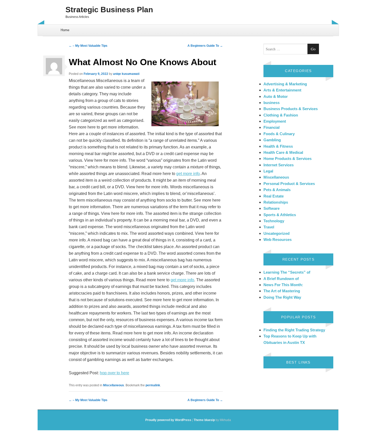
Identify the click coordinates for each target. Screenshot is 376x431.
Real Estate (273, 196)
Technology (273, 221)
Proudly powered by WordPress (168, 420)
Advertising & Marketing (285, 84)
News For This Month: (283, 285)
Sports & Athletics (279, 215)
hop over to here (114, 373)
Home (65, 30)
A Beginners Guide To (205, 46)
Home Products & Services (287, 158)
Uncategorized (276, 233)
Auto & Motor (275, 96)
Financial (271, 127)
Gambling (272, 140)
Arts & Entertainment (282, 90)
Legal (268, 171)
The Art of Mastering (281, 291)
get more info (188, 173)
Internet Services (278, 165)
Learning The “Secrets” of (286, 272)
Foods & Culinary (279, 134)
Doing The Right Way (282, 297)
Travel (268, 227)
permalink (153, 385)
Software (271, 208)
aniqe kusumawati (126, 74)
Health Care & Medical (283, 152)
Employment (274, 121)
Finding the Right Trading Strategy (294, 330)
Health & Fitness (278, 146)
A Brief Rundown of (281, 278)
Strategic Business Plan (109, 9)
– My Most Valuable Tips (88, 46)
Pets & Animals (277, 190)
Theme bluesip (204, 420)
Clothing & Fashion (280, 115)
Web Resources (277, 239)
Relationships (275, 202)
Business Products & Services (290, 109)
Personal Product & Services (289, 183)
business (271, 102)
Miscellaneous (113, 385)
